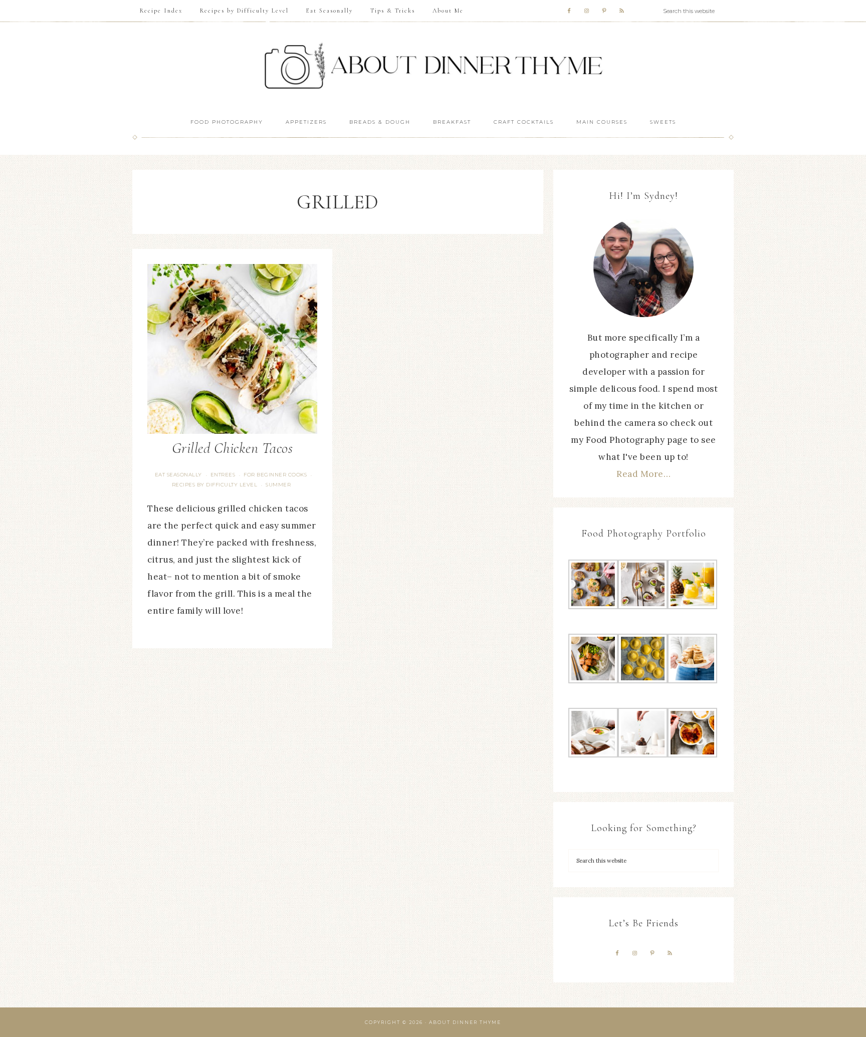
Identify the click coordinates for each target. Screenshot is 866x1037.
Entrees (223, 474)
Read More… (643, 473)
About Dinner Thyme (433, 66)
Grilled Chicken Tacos (232, 448)
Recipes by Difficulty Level (215, 484)
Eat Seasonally (178, 474)
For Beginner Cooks (275, 474)
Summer (278, 484)
